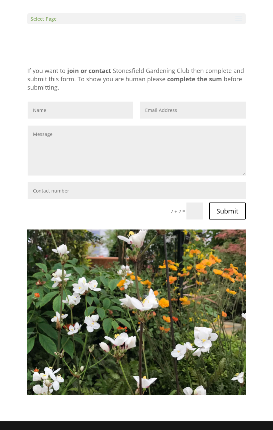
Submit (227, 211)
